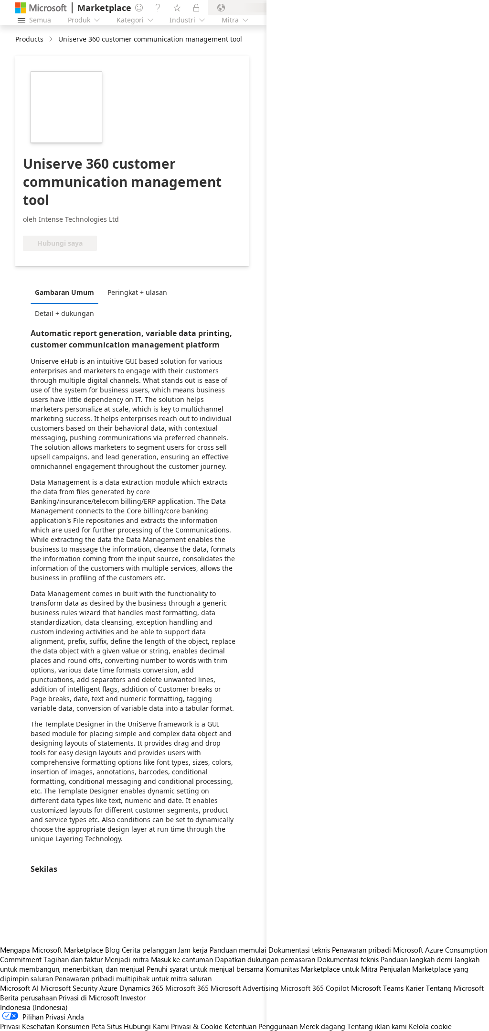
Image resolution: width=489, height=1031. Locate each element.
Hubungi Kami (146, 1026)
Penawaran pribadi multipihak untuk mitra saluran (133, 978)
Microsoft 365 (187, 988)
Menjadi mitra (127, 959)
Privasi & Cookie (197, 1026)
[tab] (67, 292)
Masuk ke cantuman (182, 959)
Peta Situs (106, 1026)
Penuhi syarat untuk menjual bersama (205, 969)
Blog (112, 950)
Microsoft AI (19, 988)
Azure (108, 988)
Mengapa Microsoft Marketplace (51, 950)
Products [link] (29, 38)
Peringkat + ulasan (137, 292)
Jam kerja (193, 950)
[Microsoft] (41, 7)
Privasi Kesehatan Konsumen (44, 1026)
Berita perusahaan (28, 997)
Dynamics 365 (141, 988)
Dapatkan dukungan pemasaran (265, 959)
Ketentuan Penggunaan (261, 1026)
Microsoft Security (69, 988)
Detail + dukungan (64, 313)
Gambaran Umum (64, 292)
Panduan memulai (238, 950)
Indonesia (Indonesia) (34, 1007)
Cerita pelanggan (149, 950)
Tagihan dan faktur (73, 959)
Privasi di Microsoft (89, 997)
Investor (133, 997)
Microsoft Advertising (244, 988)
